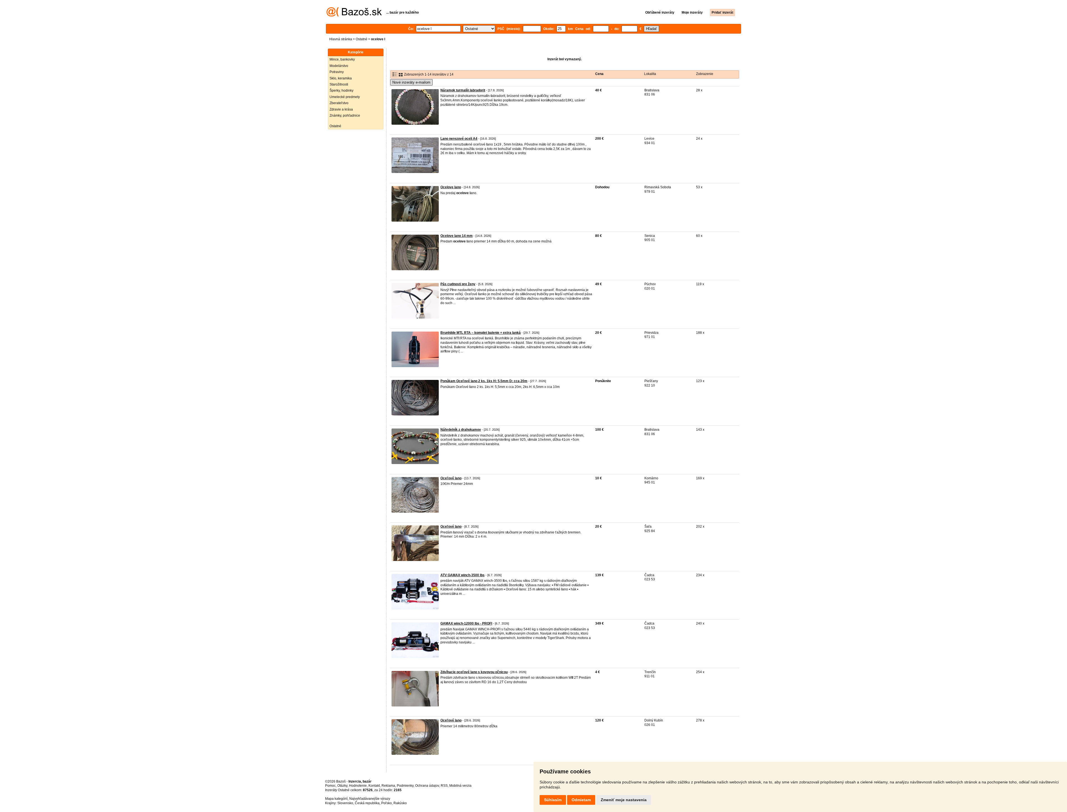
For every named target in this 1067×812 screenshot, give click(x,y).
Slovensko (345, 803)
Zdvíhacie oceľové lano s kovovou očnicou (474, 672)
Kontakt (374, 786)
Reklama (388, 786)
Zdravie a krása (341, 109)
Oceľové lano (451, 478)
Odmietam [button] (581, 800)
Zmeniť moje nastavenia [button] (624, 800)
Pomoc (330, 786)
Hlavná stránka (340, 39)
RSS (444, 786)
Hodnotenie (358, 786)
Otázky (342, 786)
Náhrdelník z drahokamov (460, 430)
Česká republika (367, 803)
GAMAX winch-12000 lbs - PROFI (466, 623)
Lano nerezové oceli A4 (458, 139)
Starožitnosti (339, 84)
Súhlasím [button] (553, 800)
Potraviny (337, 72)
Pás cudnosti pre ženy (457, 284)
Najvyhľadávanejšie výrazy (369, 799)
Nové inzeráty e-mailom (411, 82)
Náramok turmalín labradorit (462, 90)
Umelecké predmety (345, 97)
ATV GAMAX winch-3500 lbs (462, 575)
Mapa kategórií (336, 799)
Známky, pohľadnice (345, 115)
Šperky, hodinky (341, 90)
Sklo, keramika (341, 78)
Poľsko (386, 803)
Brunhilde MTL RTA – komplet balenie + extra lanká (480, 333)
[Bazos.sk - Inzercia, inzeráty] (354, 15)
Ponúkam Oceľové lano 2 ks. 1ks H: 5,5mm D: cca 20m (483, 381)
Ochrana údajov (427, 786)
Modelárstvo (339, 66)
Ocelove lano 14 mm (456, 236)
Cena (599, 74)
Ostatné (361, 39)
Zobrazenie (704, 74)
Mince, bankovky (342, 59)
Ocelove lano (450, 187)
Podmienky (405, 786)
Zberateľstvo (339, 103)
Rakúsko (400, 803)
